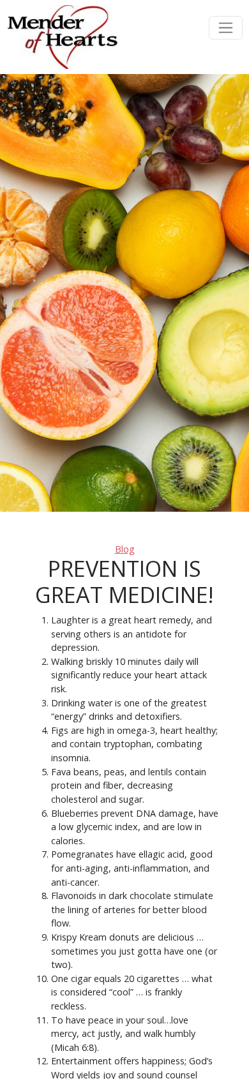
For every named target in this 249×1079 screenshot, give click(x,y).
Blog (125, 549)
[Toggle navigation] (226, 28)
